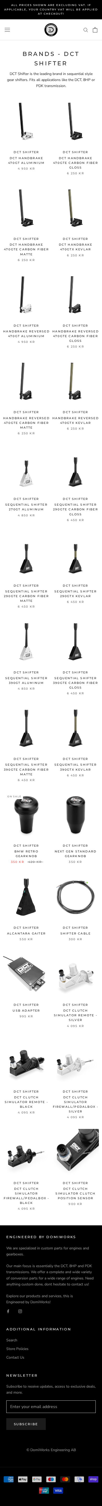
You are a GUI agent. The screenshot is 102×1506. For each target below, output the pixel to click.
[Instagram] (20, 1311)
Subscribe (26, 1424)
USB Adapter (26, 1010)
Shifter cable (75, 933)
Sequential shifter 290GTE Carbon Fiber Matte (26, 596)
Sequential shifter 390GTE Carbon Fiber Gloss (75, 682)
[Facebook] (8, 1311)
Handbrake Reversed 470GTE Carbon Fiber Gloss (75, 336)
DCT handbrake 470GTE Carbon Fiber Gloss (75, 162)
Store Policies (17, 1348)
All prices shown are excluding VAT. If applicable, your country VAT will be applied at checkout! (51, 9)
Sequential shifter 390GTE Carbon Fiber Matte (26, 769)
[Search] (85, 29)
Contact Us (15, 1357)
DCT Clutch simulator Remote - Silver (75, 1015)
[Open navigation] (7, 30)
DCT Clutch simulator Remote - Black (26, 1102)
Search (11, 1340)
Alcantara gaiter (26, 933)
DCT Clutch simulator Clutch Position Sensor (75, 1193)
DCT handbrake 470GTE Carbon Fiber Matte (26, 249)
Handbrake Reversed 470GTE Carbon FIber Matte (26, 422)
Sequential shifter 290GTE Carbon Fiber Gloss (75, 509)
